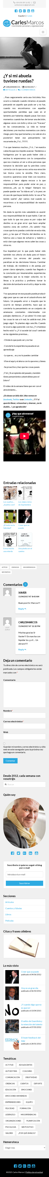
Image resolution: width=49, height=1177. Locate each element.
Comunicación (12, 1077)
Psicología (10, 1127)
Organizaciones (13, 1121)
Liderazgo (10, 1114)
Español (21, 16)
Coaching (27, 1071)
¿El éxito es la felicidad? (9, 526)
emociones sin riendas (16, 1096)
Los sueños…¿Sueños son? (9, 503)
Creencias (15, 567)
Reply (21, 608)
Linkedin (28, 399)
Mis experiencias (29, 567)
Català (29, 16)
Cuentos (24, 1083)
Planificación (33, 1121)
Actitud (4, 567)
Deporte (38, 1083)
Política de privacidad (34, 1172)
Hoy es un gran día (29, 988)
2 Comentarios (27, 90)
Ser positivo (6, 572)
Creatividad (31, 1077)
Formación (25, 1108)
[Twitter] (20, 10)
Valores (9, 1133)
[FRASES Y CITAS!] (24, 945)
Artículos (10, 90)
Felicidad (9, 1108)
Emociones (26, 1090)
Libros (8, 914)
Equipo (29, 1102)
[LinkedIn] (28, 10)
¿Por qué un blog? (27, 1133)
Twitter (16, 399)
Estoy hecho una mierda (8, 549)
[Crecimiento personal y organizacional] (23, 23)
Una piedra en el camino (25, 549)
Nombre (8, 710)
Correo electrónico (13, 721)
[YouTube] (32, 10)
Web (5, 732)
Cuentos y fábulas (13, 908)
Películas (9, 920)
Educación (10, 1090)
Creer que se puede (23, 526)
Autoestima (11, 1071)
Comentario (9, 680)
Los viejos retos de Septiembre (25, 503)
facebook (7, 399)
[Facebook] (16, 10)
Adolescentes (25, 1065)
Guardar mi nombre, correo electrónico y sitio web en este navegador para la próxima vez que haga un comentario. (24, 749)
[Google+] (24, 10)
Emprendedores (13, 1102)
